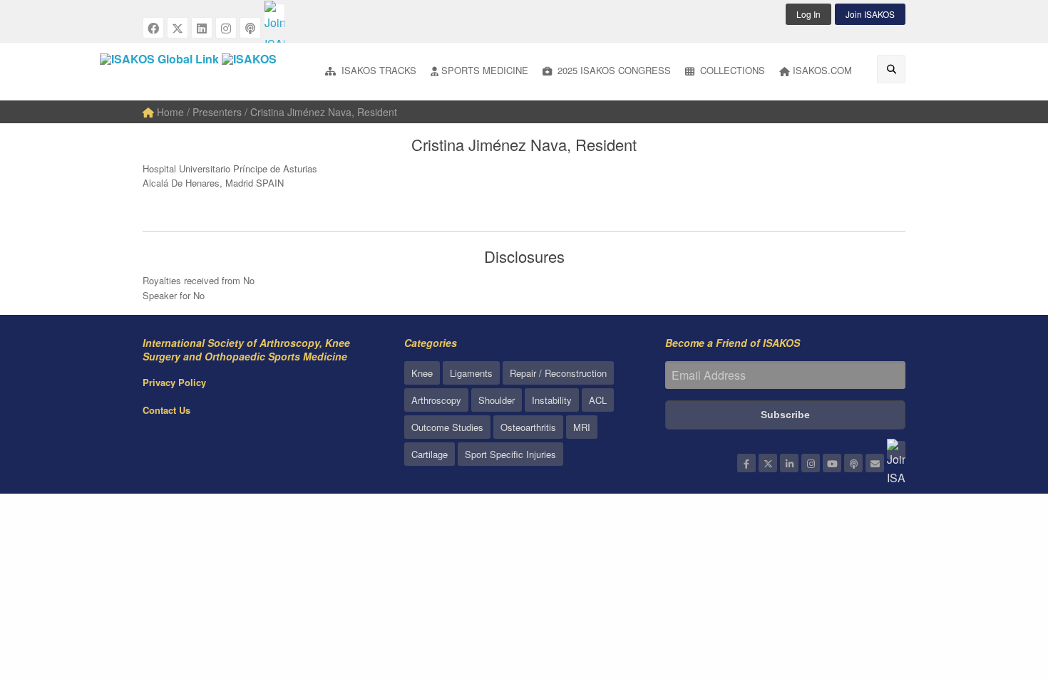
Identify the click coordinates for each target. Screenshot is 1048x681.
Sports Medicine (484, 70)
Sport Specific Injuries (510, 454)
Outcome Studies (447, 427)
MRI (581, 427)
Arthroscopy (436, 400)
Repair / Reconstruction (558, 373)
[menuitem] (370, 71)
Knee (422, 373)
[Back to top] (1001, 592)
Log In (808, 14)
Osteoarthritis (528, 427)
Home (169, 112)
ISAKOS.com (822, 70)
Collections (731, 70)
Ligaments (471, 373)
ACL (598, 400)
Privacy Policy (174, 382)
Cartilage (429, 454)
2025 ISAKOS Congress (613, 70)
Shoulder (496, 400)
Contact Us (166, 410)
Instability (552, 400)
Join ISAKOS (870, 14)
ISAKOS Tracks (377, 70)
